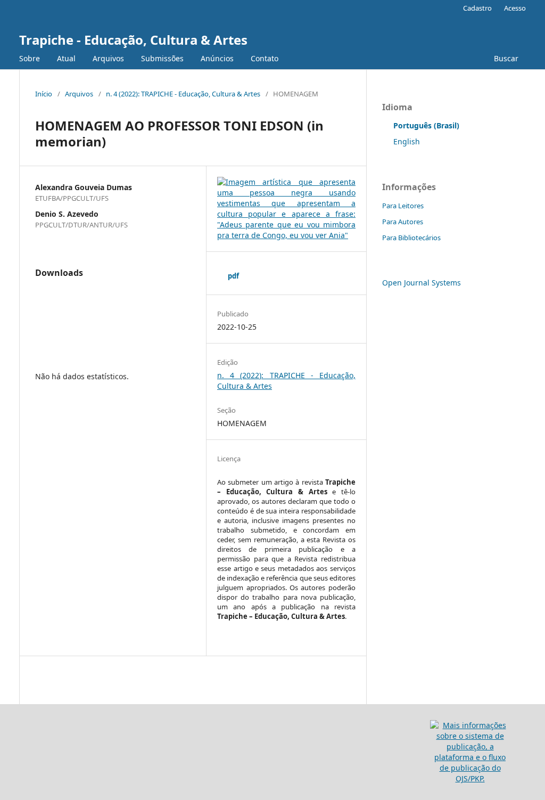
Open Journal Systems (421, 282)
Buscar (505, 58)
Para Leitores (403, 205)
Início (43, 94)
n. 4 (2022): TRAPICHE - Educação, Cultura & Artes (183, 94)
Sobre (29, 58)
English (406, 141)
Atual (66, 58)
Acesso (515, 8)
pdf (233, 276)
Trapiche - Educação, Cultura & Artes (133, 39)
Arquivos (108, 58)
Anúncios (217, 58)
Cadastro (477, 8)
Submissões (162, 58)
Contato (264, 58)
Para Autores (402, 221)
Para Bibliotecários (411, 237)
